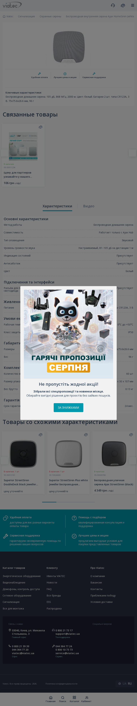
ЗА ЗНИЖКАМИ (68, 408)
